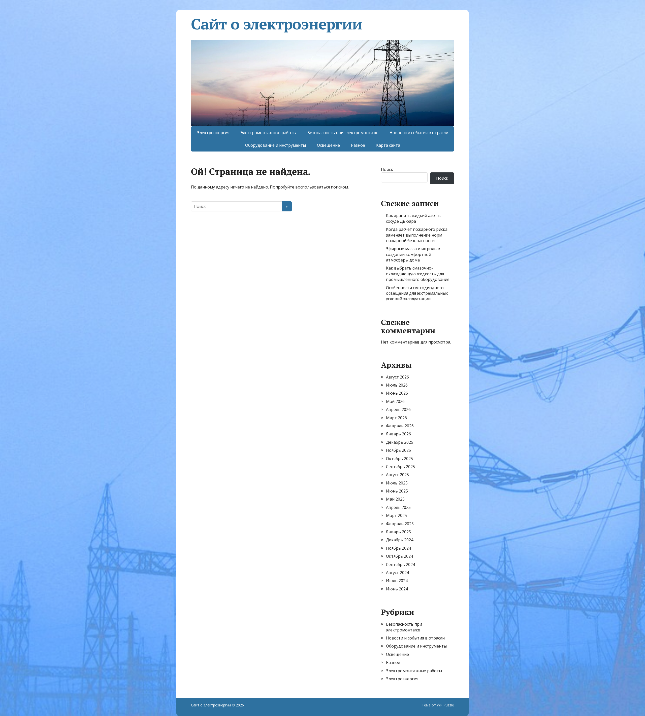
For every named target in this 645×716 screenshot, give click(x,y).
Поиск (387, 169)
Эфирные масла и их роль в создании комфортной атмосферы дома (413, 254)
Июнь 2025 (397, 491)
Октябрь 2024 (399, 556)
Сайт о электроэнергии (276, 24)
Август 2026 (397, 377)
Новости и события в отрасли (419, 132)
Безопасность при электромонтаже (342, 132)
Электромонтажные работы (268, 132)
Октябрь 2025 (399, 458)
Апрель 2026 (398, 409)
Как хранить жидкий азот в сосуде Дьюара (413, 218)
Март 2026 (396, 418)
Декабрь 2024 (399, 540)
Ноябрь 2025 (398, 450)
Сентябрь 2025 (400, 466)
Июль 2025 (397, 483)
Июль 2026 (397, 385)
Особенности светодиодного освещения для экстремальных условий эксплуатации (417, 293)
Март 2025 (396, 515)
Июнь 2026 (397, 393)
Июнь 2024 (397, 589)
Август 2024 (397, 572)
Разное (358, 145)
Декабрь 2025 (399, 442)
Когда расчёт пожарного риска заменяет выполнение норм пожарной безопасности (416, 235)
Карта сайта (388, 145)
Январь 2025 (398, 532)
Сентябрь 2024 (400, 564)
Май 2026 (395, 401)
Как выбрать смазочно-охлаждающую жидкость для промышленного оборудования (417, 273)
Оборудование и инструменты (275, 145)
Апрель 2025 (398, 507)
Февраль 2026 (400, 426)
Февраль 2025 (400, 523)
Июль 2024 (397, 580)
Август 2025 (397, 474)
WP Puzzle (445, 705)
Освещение (328, 145)
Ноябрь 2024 (398, 548)
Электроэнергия (213, 132)
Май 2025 (395, 499)
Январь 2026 (398, 434)
